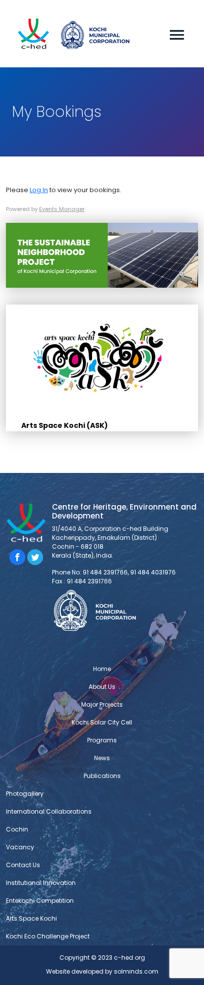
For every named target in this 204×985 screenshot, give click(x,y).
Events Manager (62, 209)
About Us (102, 686)
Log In (39, 190)
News (102, 758)
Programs (102, 740)
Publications (102, 776)
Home (102, 669)
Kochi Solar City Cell (102, 722)
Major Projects (102, 704)
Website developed (74, 971)
